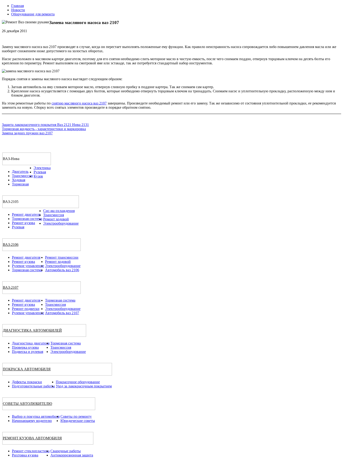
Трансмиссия (22, 176)
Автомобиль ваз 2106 (62, 270)
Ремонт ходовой (56, 219)
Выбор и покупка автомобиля (36, 416)
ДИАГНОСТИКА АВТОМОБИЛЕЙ (32, 330)
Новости (18, 10)
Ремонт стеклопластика (30, 451)
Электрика (42, 168)
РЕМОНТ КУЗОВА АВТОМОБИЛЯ (32, 438)
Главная (17, 6)
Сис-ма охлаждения (59, 211)
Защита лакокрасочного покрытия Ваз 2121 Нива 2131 (45, 125)
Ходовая (18, 180)
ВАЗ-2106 (10, 245)
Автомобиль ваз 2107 (62, 313)
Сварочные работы (65, 451)
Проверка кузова (25, 347)
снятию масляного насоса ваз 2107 (79, 103)
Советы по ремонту (76, 416)
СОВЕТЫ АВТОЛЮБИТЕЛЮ (27, 404)
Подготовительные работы (33, 386)
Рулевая (40, 172)
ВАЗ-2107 (10, 287)
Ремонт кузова (23, 223)
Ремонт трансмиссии (61, 257)
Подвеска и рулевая (27, 352)
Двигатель (20, 172)
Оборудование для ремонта (33, 14)
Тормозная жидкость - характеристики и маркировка (44, 129)
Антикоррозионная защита (71, 455)
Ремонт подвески (25, 309)
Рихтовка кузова (25, 455)
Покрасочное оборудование (78, 382)
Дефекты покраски (27, 382)
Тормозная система (27, 219)
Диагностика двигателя (30, 343)
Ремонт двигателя (26, 214)
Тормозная (20, 184)
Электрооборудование (61, 223)
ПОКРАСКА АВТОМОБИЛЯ (27, 369)
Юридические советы (77, 421)
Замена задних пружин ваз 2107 (27, 133)
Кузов (38, 176)
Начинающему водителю (32, 421)
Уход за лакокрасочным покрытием (84, 386)
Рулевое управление (28, 266)
